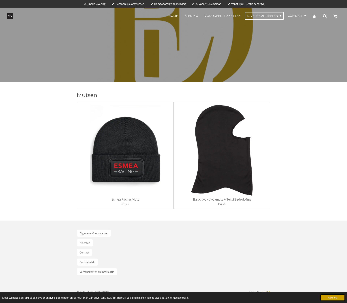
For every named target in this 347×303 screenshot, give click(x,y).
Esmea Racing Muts (125, 199)
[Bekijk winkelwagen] (335, 16)
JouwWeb (265, 292)
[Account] (314, 16)
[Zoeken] (324, 16)
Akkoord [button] (332, 297)
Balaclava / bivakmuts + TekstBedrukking (222, 199)
